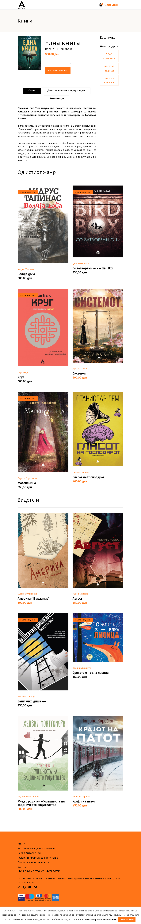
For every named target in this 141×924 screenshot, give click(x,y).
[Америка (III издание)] (43, 550)
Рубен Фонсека (80, 593)
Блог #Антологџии (29, 853)
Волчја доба (26, 274)
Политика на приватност (33, 862)
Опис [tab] (32, 90)
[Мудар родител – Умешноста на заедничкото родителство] (43, 753)
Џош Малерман (81, 263)
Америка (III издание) (33, 598)
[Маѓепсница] (43, 432)
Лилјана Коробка (81, 796)
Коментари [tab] (57, 98)
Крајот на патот (84, 801)
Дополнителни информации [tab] (66, 90)
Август (77, 598)
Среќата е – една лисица (91, 673)
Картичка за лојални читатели (36, 848)
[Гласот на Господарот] (98, 429)
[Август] (98, 550)
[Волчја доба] (43, 224)
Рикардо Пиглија (26, 696)
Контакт (23, 867)
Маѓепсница (27, 483)
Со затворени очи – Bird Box (93, 268)
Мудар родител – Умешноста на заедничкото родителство (41, 803)
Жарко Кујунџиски (27, 593)
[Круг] (43, 327)
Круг (21, 377)
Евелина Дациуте (82, 668)
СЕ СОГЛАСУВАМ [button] (127, 919)
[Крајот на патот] (98, 753)
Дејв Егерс (23, 372)
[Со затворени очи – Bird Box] (98, 221)
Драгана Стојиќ (81, 368)
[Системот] (98, 326)
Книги (21, 843)
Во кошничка (57, 70)
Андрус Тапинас (26, 269)
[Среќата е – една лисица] (98, 637)
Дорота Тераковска (27, 478)
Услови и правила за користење (38, 857)
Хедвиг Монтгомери (28, 796)
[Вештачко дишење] (43, 651)
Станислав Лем (81, 472)
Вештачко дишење (32, 701)
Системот (80, 373)
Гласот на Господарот (88, 477)
